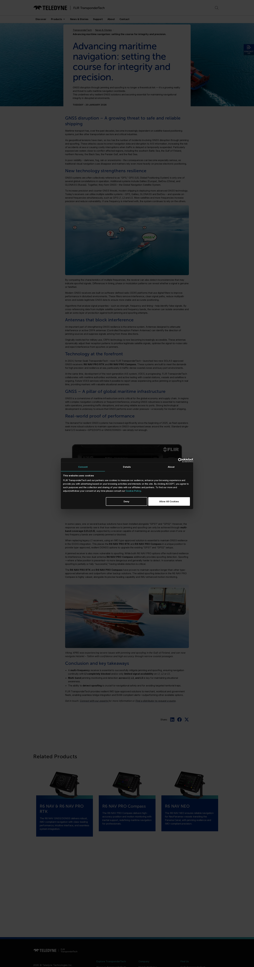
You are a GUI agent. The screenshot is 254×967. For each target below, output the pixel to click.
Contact (124, 19)
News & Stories (79, 19)
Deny (126, 501)
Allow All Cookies (169, 501)
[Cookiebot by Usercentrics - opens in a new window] (180, 460)
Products (56, 19)
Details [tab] (127, 466)
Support (98, 19)
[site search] (216, 8)
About (111, 19)
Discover (41, 19)
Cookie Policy (133, 490)
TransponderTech (82, 30)
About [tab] (171, 466)
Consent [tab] (83, 466)
